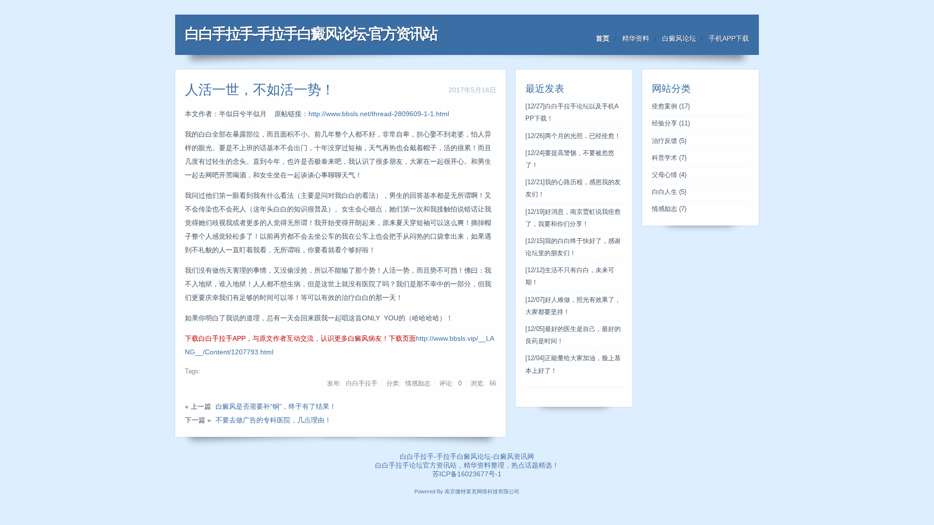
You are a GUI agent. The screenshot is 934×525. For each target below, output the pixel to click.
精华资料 (635, 38)
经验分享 (671, 123)
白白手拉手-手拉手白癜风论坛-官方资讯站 (311, 33)
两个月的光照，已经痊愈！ (573, 136)
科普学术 (669, 158)
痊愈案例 (671, 106)
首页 (603, 38)
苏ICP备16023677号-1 (467, 474)
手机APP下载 (729, 38)
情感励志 (669, 209)
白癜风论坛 (679, 38)
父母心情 (669, 175)
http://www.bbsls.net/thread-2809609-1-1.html (378, 114)
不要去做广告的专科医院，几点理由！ (273, 420)
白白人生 (669, 192)
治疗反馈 (669, 141)
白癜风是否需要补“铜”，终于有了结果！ (276, 406)
